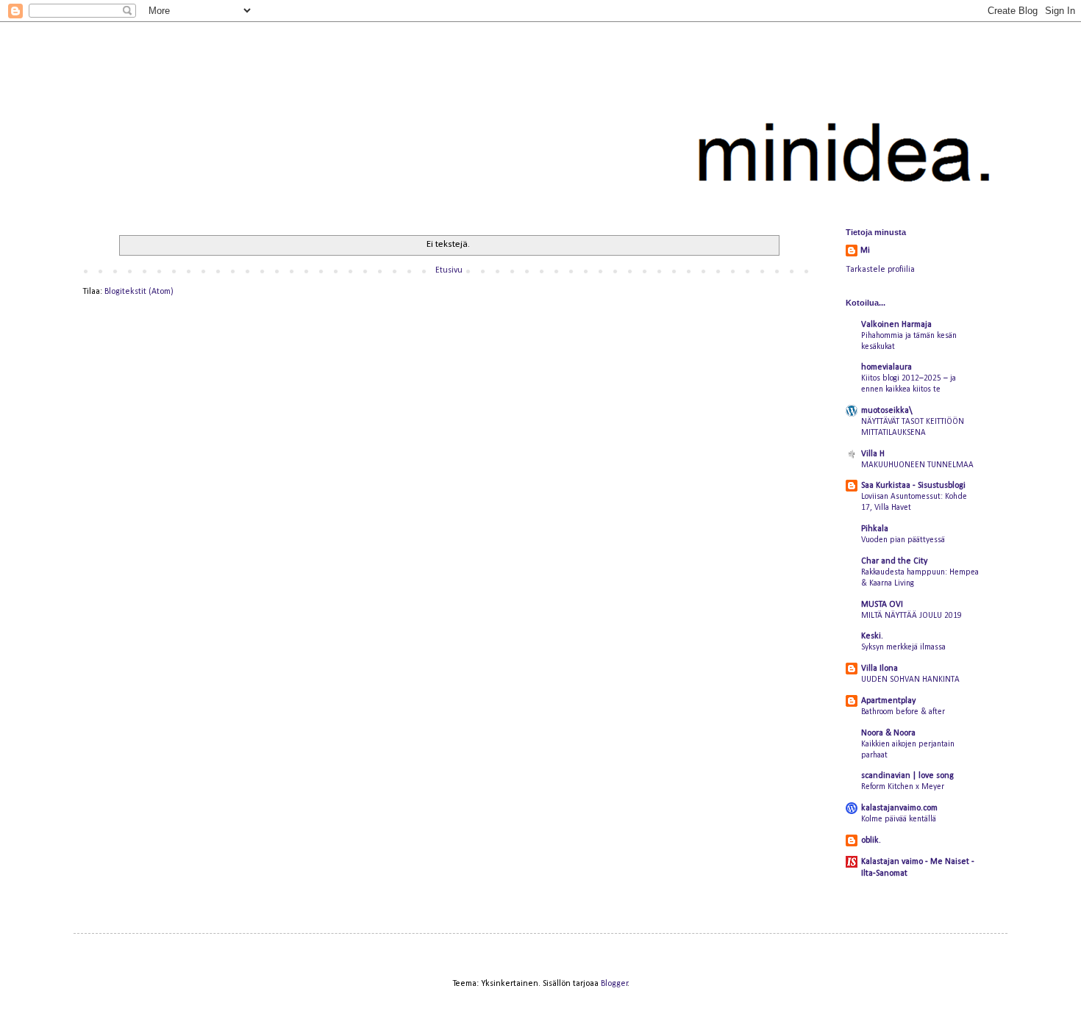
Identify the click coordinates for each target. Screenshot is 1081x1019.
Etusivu (449, 270)
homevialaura (886, 367)
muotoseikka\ (887, 410)
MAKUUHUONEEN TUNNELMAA (917, 465)
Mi (865, 250)
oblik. (871, 840)
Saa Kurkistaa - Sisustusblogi (913, 485)
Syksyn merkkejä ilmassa (903, 647)
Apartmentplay (888, 700)
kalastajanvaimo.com (899, 808)
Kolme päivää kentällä (898, 819)
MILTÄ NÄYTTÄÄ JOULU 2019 (911, 615)
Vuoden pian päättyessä (903, 540)
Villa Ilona (879, 668)
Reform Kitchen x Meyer (902, 786)
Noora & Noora (888, 733)
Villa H (873, 454)
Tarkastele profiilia (880, 269)
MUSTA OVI (882, 604)
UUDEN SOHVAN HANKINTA (910, 679)
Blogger (614, 983)
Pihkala (874, 529)
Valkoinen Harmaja (896, 324)
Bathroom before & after (903, 711)
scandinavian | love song (907, 775)
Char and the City (894, 561)
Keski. (872, 636)
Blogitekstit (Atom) (139, 291)
